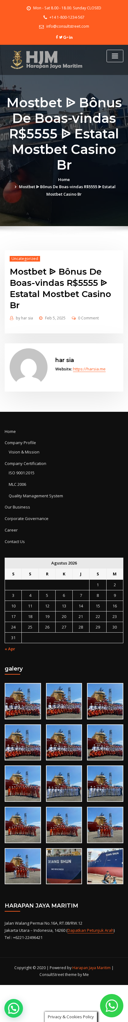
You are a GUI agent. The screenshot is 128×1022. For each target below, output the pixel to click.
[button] (13, 1008)
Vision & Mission (24, 452)
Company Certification (25, 463)
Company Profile (20, 442)
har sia (24, 318)
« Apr (10, 649)
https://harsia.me (89, 369)
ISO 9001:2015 (21, 473)
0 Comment (88, 318)
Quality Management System (36, 496)
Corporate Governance (26, 518)
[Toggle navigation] (115, 56)
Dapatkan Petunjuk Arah (90, 930)
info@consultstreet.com (67, 26)
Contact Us (15, 541)
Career (11, 530)
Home (64, 179)
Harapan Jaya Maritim (91, 967)
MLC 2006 (17, 484)
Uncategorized (24, 258)
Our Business (17, 507)
